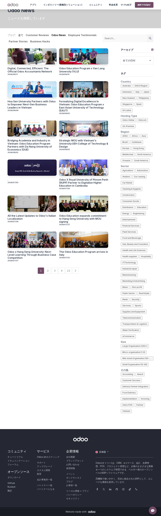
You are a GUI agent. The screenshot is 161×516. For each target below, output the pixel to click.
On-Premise (128, 126)
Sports (138, 305)
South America (141, 160)
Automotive (142, 170)
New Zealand (128, 98)
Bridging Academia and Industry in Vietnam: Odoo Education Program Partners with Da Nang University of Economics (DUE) (30, 145)
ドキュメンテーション (19, 460)
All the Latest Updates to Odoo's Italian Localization (32, 217)
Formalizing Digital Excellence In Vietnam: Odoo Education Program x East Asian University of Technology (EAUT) (81, 106)
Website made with (76, 511)
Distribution (127, 207)
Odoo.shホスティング (48, 457)
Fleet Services (129, 232)
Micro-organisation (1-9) (133, 352)
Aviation (126, 176)
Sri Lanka (126, 110)
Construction (128, 195)
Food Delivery (129, 392)
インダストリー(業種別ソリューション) (62, 4)
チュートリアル (15, 457)
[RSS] (152, 49)
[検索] (150, 38)
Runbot (11, 486)
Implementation (129, 399)
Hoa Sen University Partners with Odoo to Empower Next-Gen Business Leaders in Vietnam (32, 104)
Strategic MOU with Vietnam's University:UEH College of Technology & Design (83, 143)
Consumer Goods (130, 201)
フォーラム (13, 464)
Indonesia (127, 92)
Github (11, 483)
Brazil (125, 142)
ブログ (69, 481)
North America (144, 154)
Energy (125, 213)
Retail (125, 299)
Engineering (138, 213)
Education (141, 207)
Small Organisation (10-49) (134, 364)
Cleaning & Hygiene (131, 189)
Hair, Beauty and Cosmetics (135, 244)
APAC (125, 136)
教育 (39, 474)
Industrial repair (129, 269)
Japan (146, 92)
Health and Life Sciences (134, 250)
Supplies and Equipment (133, 312)
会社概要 (70, 457)
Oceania (126, 160)
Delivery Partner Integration (135, 386)
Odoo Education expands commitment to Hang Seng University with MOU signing (82, 218)
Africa (135, 136)
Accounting (127, 374)
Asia (144, 136)
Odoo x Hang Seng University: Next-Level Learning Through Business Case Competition (32, 254)
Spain (139, 104)
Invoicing (145, 399)
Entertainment (128, 219)
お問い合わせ (72, 464)
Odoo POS (127, 405)
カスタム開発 (43, 470)
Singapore (127, 104)
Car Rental (127, 183)
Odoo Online (128, 120)
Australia (126, 86)
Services (126, 305)
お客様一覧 (71, 485)
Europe (125, 148)
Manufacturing (129, 275)
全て (20, 35)
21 (68, 270)
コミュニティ (95, 4)
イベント (70, 474)
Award (140, 374)
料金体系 (113, 4)
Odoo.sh (142, 120)
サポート (41, 462)
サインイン (126, 4)
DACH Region (141, 86)
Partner (139, 405)
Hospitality (146, 256)
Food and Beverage (131, 238)
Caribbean (137, 142)
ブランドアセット (75, 460)
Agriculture (127, 170)
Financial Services (130, 226)
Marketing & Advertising (133, 281)
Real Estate (144, 293)
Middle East (127, 154)
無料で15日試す (144, 5)
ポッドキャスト (74, 477)
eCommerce (128, 336)
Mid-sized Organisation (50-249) (137, 358)
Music (125, 287)
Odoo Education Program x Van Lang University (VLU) (82, 70)
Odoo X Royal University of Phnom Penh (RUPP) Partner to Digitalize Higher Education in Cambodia (83, 182)
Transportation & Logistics (134, 324)
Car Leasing (139, 176)
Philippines (144, 98)
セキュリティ (72, 498)
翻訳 (10, 490)
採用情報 (70, 468)
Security (135, 299)
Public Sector (128, 293)
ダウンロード (14, 477)
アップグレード (44, 466)
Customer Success (131, 380)
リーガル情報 (72, 491)
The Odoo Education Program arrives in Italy (83, 253)
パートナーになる (46, 489)
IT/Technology (129, 262)
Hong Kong (138, 148)
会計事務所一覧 (44, 479)
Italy (137, 92)
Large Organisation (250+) (134, 346)
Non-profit (137, 287)
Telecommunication (131, 318)
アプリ (33, 4)
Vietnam (126, 411)
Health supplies (129, 256)
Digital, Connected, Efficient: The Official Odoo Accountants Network (30, 70)
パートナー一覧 (44, 485)
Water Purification (130, 330)
